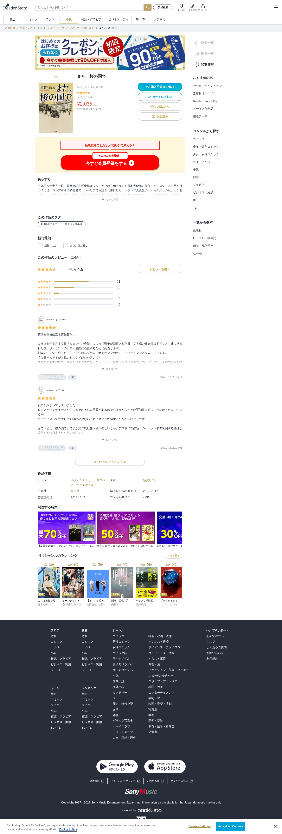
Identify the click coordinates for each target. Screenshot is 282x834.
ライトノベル (201, 162)
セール (197, 253)
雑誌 (196, 177)
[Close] (275, 826)
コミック (199, 139)
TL (195, 207)
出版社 (197, 230)
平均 (72, 269)
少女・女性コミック (206, 154)
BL (195, 200)
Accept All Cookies (230, 826)
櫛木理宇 (67, 604)
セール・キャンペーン (207, 85)
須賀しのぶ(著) (85, 87)
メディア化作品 (203, 108)
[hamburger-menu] (275, 7)
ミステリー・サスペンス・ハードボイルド (70, 27)
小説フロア (26, 27)
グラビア (199, 184)
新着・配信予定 (203, 245)
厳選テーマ (200, 116)
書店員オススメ (203, 93)
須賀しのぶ (50, 245)
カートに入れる (162, 96)
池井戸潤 (141, 604)
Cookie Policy (68, 829)
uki (50, 604)
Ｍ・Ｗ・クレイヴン (171, 604)
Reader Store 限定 (205, 101)
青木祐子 (43, 604)
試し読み (162, 116)
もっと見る (112, 199)
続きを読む (112, 369)
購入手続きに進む (162, 86)
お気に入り (162, 106)
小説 (39, 27)
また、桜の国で (78, 245)
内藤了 (115, 604)
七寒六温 (103, 604)
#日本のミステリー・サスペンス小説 (61, 224)
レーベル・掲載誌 (204, 238)
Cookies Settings (199, 826)
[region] (141, 826)
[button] (181, 781)
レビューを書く (86, 97)
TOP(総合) (9, 27)
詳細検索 (163, 7)
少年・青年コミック (206, 146)
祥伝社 (99, 87)
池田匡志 (92, 604)
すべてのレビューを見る (110, 461)
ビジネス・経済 (203, 192)
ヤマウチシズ (80, 604)
